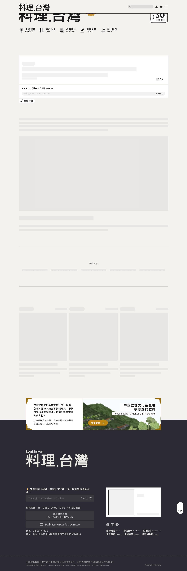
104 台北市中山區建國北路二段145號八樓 (56, 534)
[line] (117, 524)
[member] (156, 6)
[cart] (161, 6)
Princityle (157, 565)
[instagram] (112, 524)
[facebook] (108, 524)
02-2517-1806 (40, 531)
